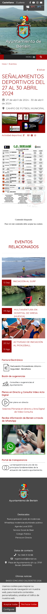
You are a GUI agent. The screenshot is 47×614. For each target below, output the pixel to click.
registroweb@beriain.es (25, 559)
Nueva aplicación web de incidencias (23, 519)
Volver (41, 70)
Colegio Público (23, 534)
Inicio (4, 64)
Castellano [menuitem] (8, 2)
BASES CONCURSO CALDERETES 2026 (23, 581)
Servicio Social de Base (23, 530)
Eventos (13, 64)
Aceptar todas (11, 604)
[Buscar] (42, 57)
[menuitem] (8, 2)
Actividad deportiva (11, 135)
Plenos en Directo (23, 538)
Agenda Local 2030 (23, 526)
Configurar (9, 609)
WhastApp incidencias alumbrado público (23, 523)
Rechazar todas (29, 604)
